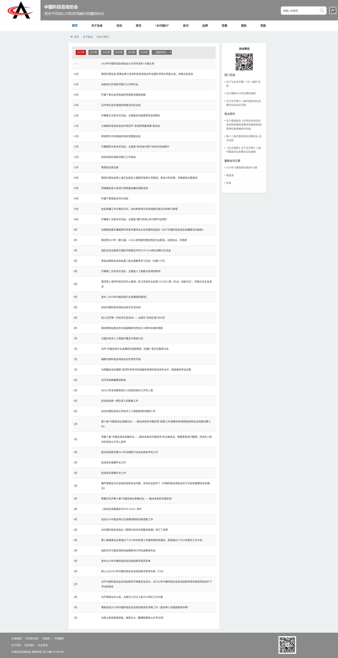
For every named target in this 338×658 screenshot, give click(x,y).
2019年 (131, 52)
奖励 (263, 25)
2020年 (119, 52)
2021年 (106, 52)
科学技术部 (32, 638)
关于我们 (16, 645)
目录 (228, 183)
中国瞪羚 (59, 638)
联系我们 (30, 645)
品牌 (205, 25)
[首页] (52, 10)
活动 (119, 25)
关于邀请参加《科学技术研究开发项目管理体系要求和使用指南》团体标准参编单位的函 (244, 124)
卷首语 (230, 175)
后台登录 (43, 645)
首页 (75, 25)
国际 (244, 25)
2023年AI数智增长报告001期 (241, 167)
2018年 (144, 52)
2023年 (80, 52)
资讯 (138, 25)
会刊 (186, 25)
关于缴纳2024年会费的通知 (241, 93)
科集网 (46, 638)
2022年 (93, 52)
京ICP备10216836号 (53, 652)
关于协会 (97, 25)
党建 (224, 25)
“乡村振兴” (162, 25)
